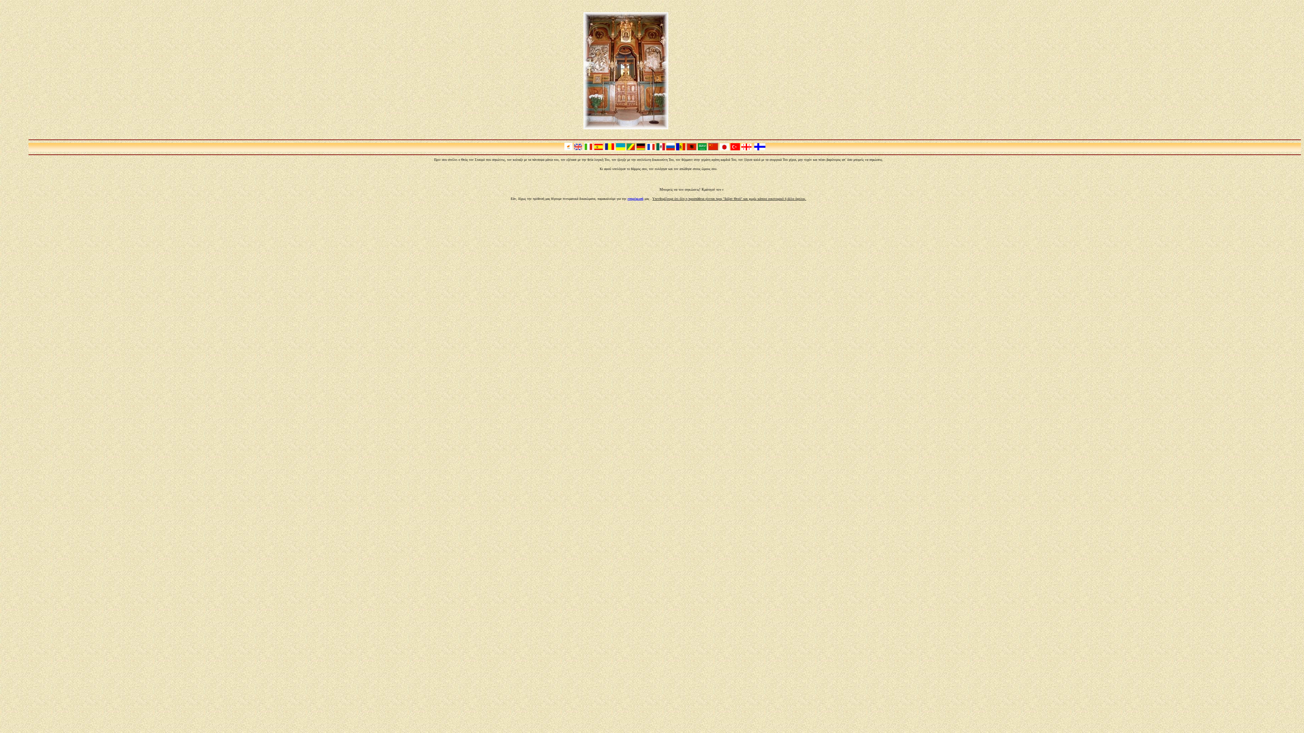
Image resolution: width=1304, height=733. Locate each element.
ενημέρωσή (636, 199)
